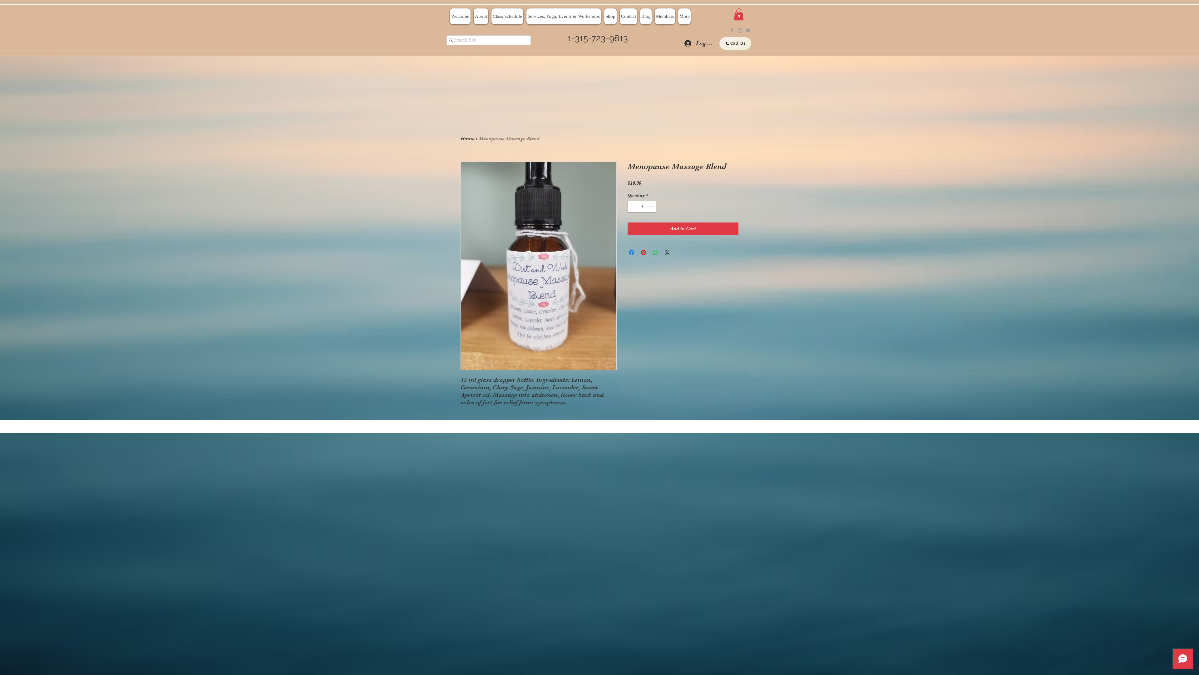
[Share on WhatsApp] (655, 252)
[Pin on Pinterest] (643, 252)
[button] (739, 14)
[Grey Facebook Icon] (732, 30)
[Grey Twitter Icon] (748, 30)
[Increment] (651, 206)
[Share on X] (667, 252)
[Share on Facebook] (631, 252)
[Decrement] (632, 206)
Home (468, 139)
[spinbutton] (642, 206)
